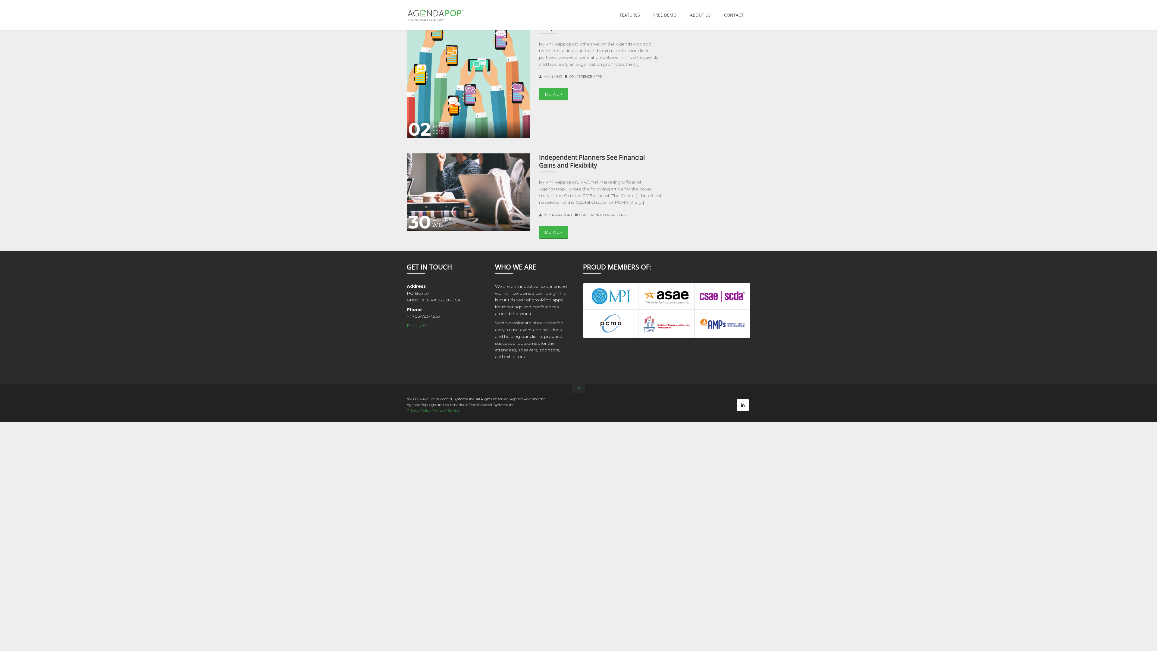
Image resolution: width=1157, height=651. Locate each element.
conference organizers (602, 215)
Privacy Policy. (419, 410)
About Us (700, 15)
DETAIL (552, 94)
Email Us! (416, 325)
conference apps (585, 76)
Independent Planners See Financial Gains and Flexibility (592, 161)
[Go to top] (578, 388)
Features (630, 15)
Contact (734, 15)
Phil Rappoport (558, 215)
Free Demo (665, 15)
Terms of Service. (446, 410)
